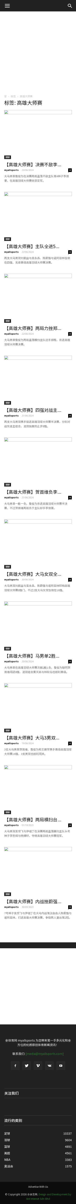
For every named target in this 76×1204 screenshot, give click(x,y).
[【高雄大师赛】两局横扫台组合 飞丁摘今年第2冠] (38, 789)
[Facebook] (15, 1065)
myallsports (11, 170)
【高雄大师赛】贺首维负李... (32, 492)
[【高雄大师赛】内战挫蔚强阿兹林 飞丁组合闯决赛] (38, 871)
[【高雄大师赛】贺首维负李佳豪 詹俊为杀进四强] (38, 462)
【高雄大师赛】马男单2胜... (31, 656)
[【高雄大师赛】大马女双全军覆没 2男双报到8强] (38, 543)
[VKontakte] (49, 1065)
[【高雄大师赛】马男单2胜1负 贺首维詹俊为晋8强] (38, 625)
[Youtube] (61, 1065)
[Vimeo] (38, 1065)
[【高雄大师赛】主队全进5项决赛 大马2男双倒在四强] (38, 216)
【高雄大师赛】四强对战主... (32, 410)
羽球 (7, 157)
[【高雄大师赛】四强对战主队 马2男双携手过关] (38, 380)
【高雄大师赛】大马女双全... (32, 574)
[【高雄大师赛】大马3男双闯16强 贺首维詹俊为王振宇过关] (38, 707)
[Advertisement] (38, 52)
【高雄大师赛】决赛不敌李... (32, 164)
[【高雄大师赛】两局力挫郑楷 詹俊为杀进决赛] (38, 298)
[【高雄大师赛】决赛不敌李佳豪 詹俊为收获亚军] (38, 134)
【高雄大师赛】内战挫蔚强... (32, 901)
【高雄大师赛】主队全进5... (31, 246)
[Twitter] (26, 1065)
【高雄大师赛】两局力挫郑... (32, 328)
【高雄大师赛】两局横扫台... (32, 819)
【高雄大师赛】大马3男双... (31, 737)
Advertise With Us (38, 1186)
